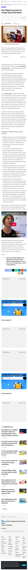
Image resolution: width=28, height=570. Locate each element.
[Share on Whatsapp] (9, 16)
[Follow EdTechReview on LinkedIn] (18, 323)
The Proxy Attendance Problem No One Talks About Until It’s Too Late (9, 453)
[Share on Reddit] (14, 16)
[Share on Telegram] (16, 16)
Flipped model (8, 93)
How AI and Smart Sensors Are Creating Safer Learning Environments (9, 462)
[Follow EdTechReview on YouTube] (11, 323)
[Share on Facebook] (5, 16)
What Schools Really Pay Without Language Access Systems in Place (8, 491)
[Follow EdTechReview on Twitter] (7, 323)
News (21, 483)
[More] (7, 19)
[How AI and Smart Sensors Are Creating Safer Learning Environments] (22, 462)
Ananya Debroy (8, 23)
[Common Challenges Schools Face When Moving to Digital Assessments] (22, 471)
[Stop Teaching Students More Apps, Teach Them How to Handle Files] (22, 500)
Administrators (20, 258)
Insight (21, 444)
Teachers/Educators (16, 261)
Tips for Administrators (16, 263)
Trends (3, 7)
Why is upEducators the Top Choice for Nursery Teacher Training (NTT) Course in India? (9, 481)
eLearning (22, 502)
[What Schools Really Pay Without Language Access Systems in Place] (22, 491)
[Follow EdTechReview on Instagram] (15, 323)
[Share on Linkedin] (11, 16)
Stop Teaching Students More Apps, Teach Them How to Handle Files (9, 501)
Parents (17, 259)
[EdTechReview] (12, 1)
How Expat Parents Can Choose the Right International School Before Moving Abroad (9, 443)
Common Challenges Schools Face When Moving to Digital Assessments (9, 472)
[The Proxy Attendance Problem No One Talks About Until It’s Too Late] (22, 452)
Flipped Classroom (10, 259)
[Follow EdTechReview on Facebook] (3, 323)
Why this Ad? (22, 56)
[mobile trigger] (2, 1)
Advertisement (6, 56)
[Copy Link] (5, 19)
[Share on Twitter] (7, 16)
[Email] (18, 16)
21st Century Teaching (11, 258)
